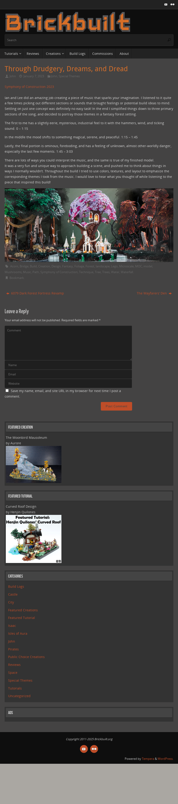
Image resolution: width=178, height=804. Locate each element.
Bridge (24, 266)
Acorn (14, 266)
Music (27, 272)
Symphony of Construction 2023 (29, 86)
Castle (13, 594)
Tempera (148, 759)
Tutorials (15, 688)
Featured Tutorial (21, 617)
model (147, 266)
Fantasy (67, 266)
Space (12, 672)
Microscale (126, 266)
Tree (98, 272)
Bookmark (17, 278)
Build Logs (16, 586)
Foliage (79, 266)
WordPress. (165, 759)
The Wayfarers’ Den (152, 293)
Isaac (12, 625)
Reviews (14, 664)
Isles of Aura (17, 633)
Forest (90, 266)
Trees (106, 272)
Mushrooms (13, 272)
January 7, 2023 (33, 76)
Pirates (13, 649)
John (13, 76)
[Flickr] (172, 4)
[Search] (169, 40)
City (11, 602)
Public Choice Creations (26, 657)
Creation (44, 266)
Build (33, 266)
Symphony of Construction (59, 272)
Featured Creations (23, 610)
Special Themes (69, 76)
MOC (138, 266)
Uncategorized (19, 696)
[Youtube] (166, 4)
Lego (114, 266)
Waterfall (127, 272)
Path (35, 272)
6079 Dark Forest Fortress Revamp (37, 293)
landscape (103, 266)
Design (56, 266)
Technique (86, 272)
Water (115, 272)
